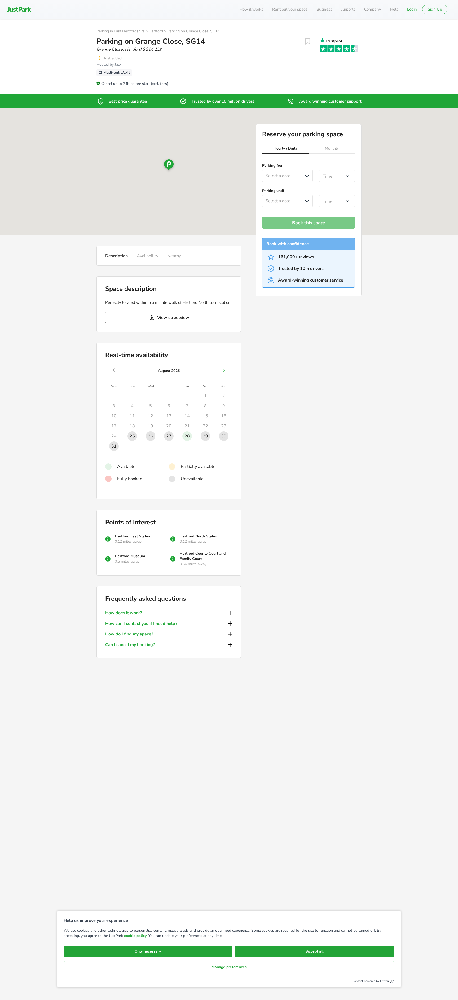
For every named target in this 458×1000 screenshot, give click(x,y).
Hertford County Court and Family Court (203, 556)
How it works (251, 9)
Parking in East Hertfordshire (120, 31)
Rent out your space (289, 9)
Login (412, 9)
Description (116, 256)
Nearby (174, 256)
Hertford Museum (130, 556)
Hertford (156, 31)
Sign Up (435, 9)
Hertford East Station (133, 536)
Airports (348, 9)
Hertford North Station (199, 536)
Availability (147, 256)
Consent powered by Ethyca (371, 981)
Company (372, 9)
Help (394, 9)
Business (324, 9)
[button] (285, 149)
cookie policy (135, 935)
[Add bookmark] (307, 41)
